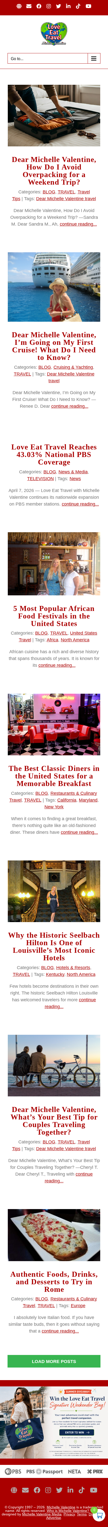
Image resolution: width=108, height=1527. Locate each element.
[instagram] (48, 1490)
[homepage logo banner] (54, 1467)
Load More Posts (54, 1361)
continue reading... (78, 224)
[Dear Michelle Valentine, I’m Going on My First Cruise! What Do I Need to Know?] (54, 287)
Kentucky (55, 974)
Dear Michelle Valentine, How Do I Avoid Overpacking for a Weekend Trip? (54, 170)
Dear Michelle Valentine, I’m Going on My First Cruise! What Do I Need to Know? (54, 346)
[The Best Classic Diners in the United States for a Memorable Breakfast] (54, 724)
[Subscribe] (25, 1490)
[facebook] (37, 1490)
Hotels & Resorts (73, 967)
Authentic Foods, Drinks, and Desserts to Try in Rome (54, 1281)
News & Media (73, 471)
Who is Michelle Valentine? (68, 1511)
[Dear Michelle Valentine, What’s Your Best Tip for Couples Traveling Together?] (54, 1065)
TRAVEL (66, 191)
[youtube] (93, 1490)
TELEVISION (40, 478)
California (66, 800)
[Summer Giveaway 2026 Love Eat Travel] (54, 1388)
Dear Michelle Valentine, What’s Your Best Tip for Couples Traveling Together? (54, 1120)
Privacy (69, 1514)
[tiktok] (81, 1490)
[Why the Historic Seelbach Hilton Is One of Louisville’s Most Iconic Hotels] (54, 891)
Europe (78, 1305)
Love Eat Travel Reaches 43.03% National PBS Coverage (54, 454)
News (75, 478)
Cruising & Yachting (73, 367)
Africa (52, 639)
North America (75, 639)
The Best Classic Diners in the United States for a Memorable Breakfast (54, 776)
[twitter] (59, 1490)
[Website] (14, 1490)
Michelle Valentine (61, 1507)
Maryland (88, 800)
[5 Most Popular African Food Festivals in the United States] (54, 563)
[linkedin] (70, 1490)
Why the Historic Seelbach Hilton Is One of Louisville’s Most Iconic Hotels (54, 946)
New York (54, 806)
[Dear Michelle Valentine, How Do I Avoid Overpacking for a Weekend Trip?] (54, 115)
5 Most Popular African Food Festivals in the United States (54, 616)
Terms (82, 1514)
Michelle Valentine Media (42, 1514)
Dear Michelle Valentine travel (66, 198)
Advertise (53, 1518)
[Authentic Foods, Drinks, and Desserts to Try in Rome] (54, 1235)
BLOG (49, 191)
